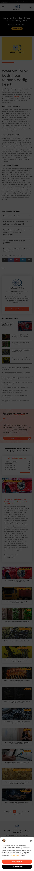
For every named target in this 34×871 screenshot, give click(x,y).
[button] (31, 841)
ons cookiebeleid (15, 855)
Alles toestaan (17, 861)
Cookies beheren (17, 867)
